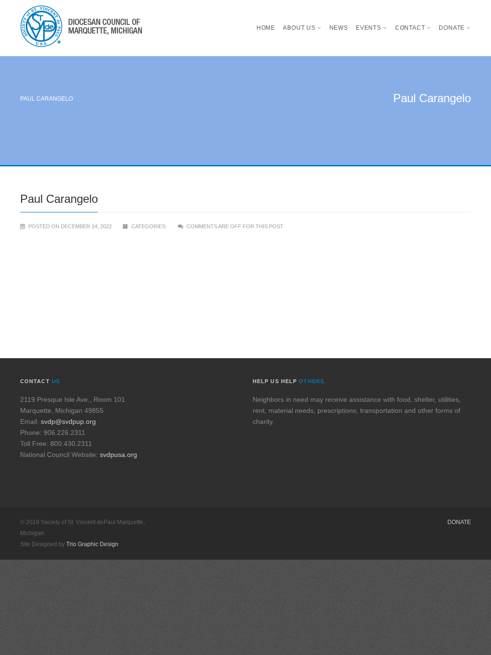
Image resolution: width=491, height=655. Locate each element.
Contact (410, 27)
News (338, 27)
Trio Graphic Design (92, 544)
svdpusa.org (118, 454)
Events (368, 27)
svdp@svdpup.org (68, 421)
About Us (299, 27)
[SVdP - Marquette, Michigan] (81, 28)
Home (266, 27)
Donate (452, 27)
